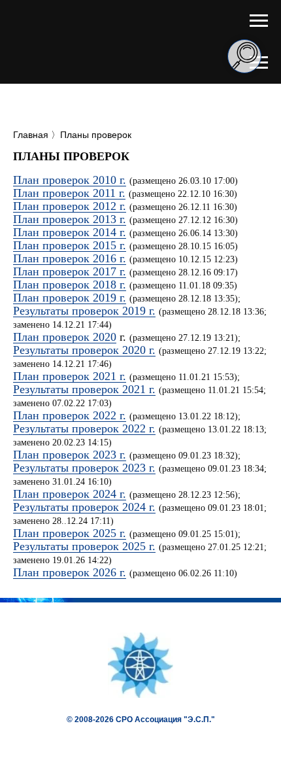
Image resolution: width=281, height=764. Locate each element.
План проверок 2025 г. (69, 533)
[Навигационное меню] (259, 20)
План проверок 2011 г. (69, 193)
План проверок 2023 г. (69, 454)
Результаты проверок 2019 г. (84, 310)
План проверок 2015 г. (69, 245)
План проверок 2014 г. (69, 232)
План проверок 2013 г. (69, 219)
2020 (104, 336)
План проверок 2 (56, 179)
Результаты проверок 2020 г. (84, 349)
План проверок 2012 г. (69, 206)
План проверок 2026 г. (69, 572)
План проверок (53, 336)
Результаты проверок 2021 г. (84, 389)
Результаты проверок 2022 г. (84, 428)
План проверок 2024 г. (69, 493)
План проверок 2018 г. (69, 284)
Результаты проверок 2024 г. (84, 506)
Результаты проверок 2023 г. (84, 467)
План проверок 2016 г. (69, 258)
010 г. (112, 179)
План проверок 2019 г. (69, 297)
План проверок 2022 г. (69, 415)
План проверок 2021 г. (69, 376)
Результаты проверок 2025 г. (84, 546)
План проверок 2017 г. (69, 271)
